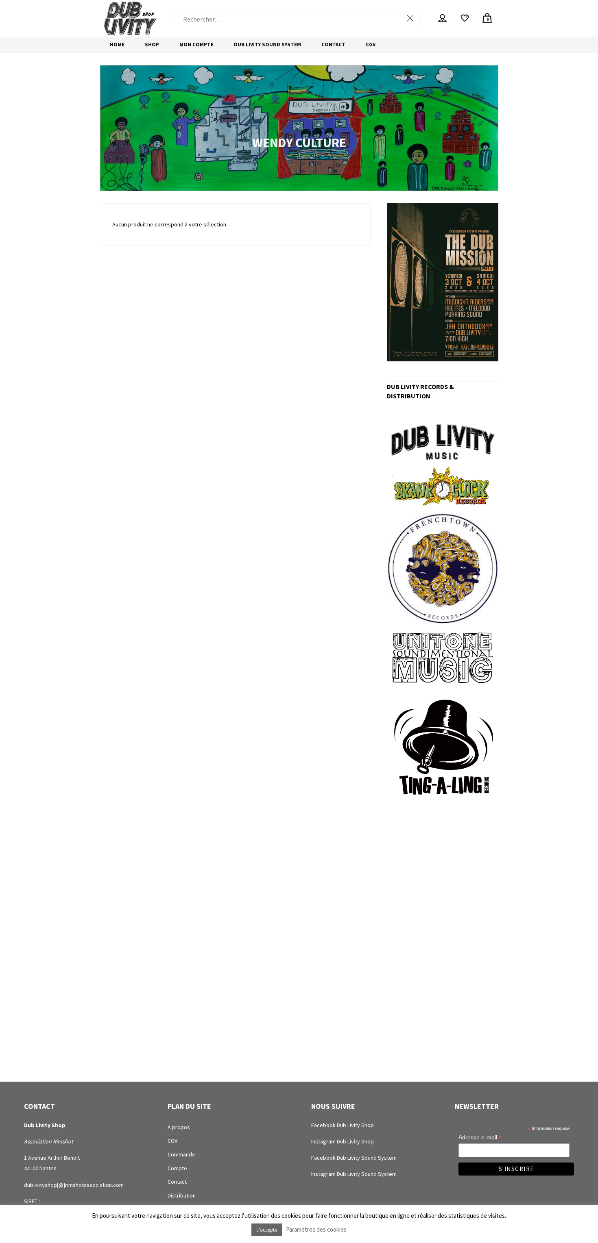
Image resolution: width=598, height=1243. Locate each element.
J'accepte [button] (266, 1229)
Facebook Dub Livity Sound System (354, 1157)
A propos (179, 1127)
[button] (442, 282)
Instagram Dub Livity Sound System (354, 1174)
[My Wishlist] (465, 18)
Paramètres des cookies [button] (316, 1229)
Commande (181, 1154)
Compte (177, 1168)
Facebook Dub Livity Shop (342, 1125)
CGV (172, 1140)
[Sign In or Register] (442, 18)
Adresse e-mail (480, 1137)
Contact (177, 1181)
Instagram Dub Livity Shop (342, 1141)
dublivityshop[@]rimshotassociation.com (74, 1185)
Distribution (182, 1195)
